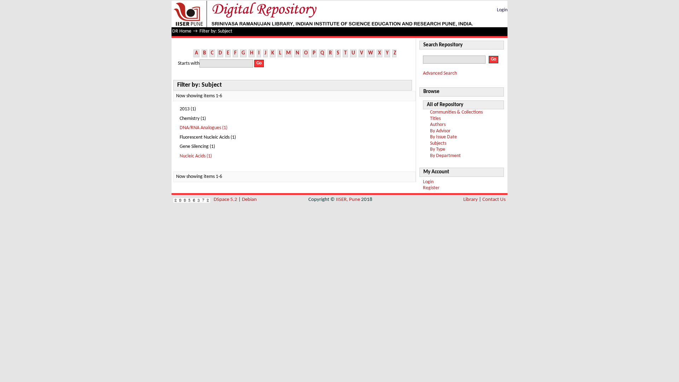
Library (470, 199)
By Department (445, 156)
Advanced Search (440, 73)
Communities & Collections (456, 112)
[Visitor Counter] (191, 199)
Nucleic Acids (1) (196, 156)
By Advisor (440, 131)
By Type (437, 149)
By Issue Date (443, 137)
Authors (438, 124)
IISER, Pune (348, 199)
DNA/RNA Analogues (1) (203, 128)
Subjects (438, 143)
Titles (435, 118)
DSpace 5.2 (226, 199)
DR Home (181, 31)
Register (431, 188)
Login (502, 10)
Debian (249, 199)
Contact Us (494, 199)
